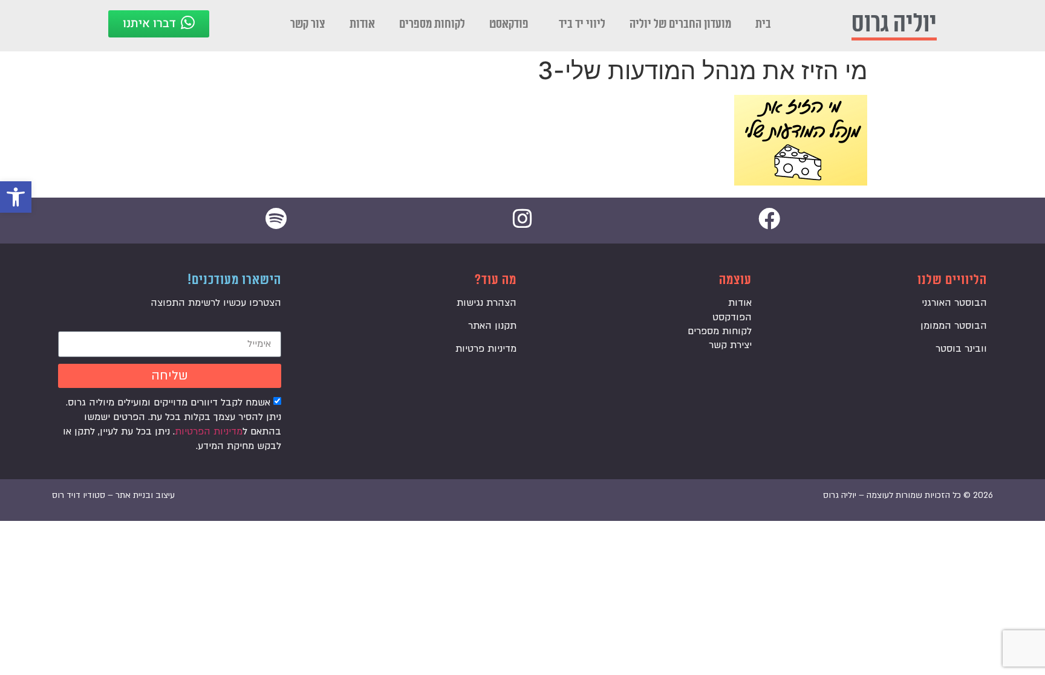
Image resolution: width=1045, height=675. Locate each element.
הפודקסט (732, 317)
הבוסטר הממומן (953, 325)
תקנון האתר (492, 325)
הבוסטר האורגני (954, 302)
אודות (362, 24)
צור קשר (307, 24)
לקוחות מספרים (432, 24)
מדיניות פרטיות (485, 348)
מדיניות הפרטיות (209, 431)
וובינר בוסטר (961, 348)
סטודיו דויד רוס (78, 495)
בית (763, 24)
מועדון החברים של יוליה (680, 24)
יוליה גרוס (894, 24)
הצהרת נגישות (486, 302)
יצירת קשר (730, 345)
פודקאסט (509, 24)
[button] (15, 197)
